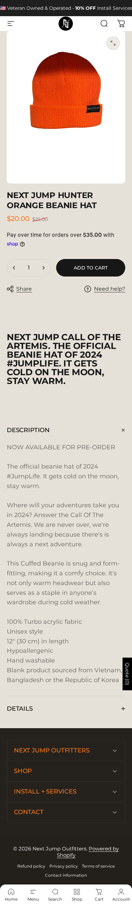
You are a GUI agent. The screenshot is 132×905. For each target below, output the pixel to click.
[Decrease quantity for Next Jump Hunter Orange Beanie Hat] (14, 267)
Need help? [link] (109, 289)
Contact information (66, 875)
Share (24, 289)
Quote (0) (127, 674)
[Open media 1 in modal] (113, 43)
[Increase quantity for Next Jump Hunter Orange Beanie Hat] (43, 267)
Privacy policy (63, 866)
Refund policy (31, 866)
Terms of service (98, 866)
